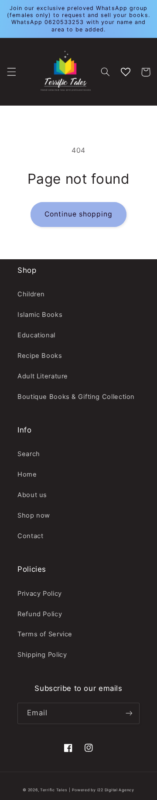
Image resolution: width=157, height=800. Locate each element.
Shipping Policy (42, 655)
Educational (36, 335)
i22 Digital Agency (115, 790)
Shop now (33, 515)
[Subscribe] (129, 713)
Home (27, 474)
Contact (30, 536)
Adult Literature (42, 376)
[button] (11, 72)
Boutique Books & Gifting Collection (76, 397)
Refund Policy (39, 614)
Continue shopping (78, 214)
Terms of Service (44, 634)
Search (28, 454)
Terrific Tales (53, 790)
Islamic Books (39, 315)
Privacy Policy (39, 593)
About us (32, 495)
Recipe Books (39, 356)
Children (31, 294)
